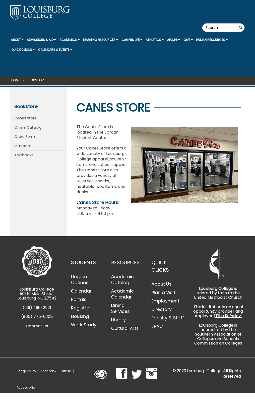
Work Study (83, 325)
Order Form (24, 136)
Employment (165, 301)
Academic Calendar (122, 294)
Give (187, 40)
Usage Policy (26, 371)
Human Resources (211, 40)
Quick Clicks (22, 50)
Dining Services (120, 308)
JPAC (157, 326)
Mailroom (22, 145)
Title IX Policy (228, 316)
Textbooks (23, 154)
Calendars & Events (54, 50)
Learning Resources (99, 40)
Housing (80, 316)
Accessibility (26, 387)
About (16, 40)
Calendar (81, 291)
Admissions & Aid (40, 40)
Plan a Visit (163, 292)
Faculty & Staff (167, 318)
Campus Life (131, 40)
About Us (161, 284)
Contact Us (37, 326)
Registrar (81, 308)
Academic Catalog (122, 279)
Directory (161, 309)
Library (118, 320)
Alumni (172, 40)
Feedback (48, 371)
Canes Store (25, 118)
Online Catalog (28, 127)
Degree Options (79, 279)
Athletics (154, 40)
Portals (78, 299)
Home (15, 80)
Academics (69, 40)
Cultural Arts (125, 328)
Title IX (66, 371)
